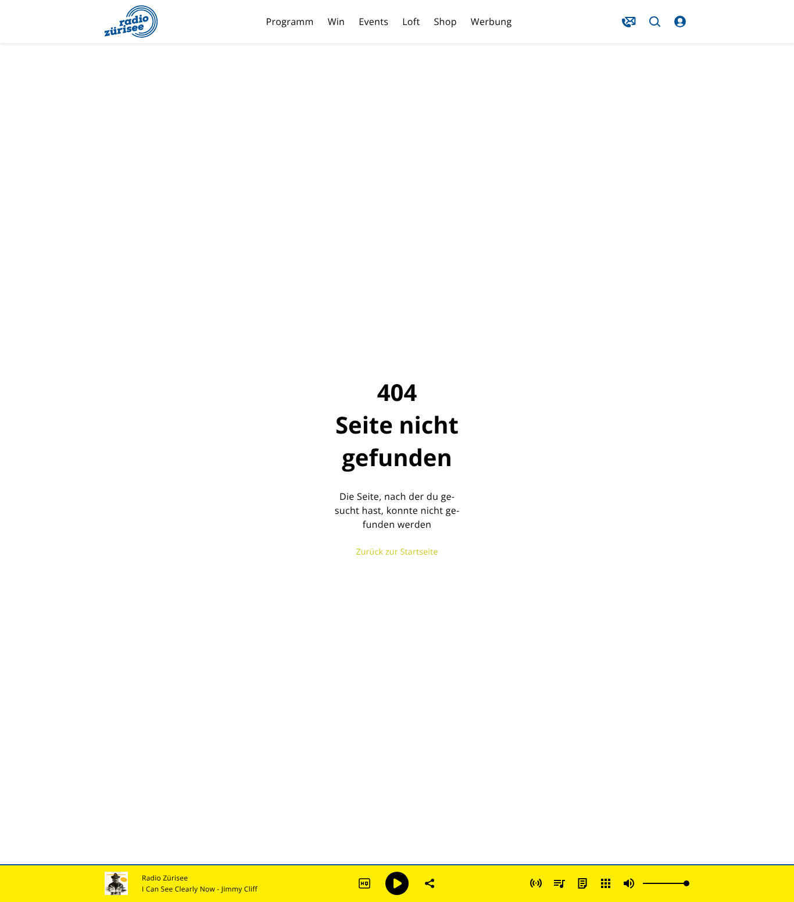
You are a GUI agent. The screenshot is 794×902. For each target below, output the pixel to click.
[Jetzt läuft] (536, 883)
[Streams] (606, 883)
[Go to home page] (131, 21)
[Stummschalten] (629, 883)
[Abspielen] (397, 883)
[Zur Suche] (654, 21)
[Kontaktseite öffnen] (629, 21)
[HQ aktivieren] (364, 883)
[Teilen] (430, 883)
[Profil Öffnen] (680, 21)
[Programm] (582, 883)
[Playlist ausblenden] (559, 883)
